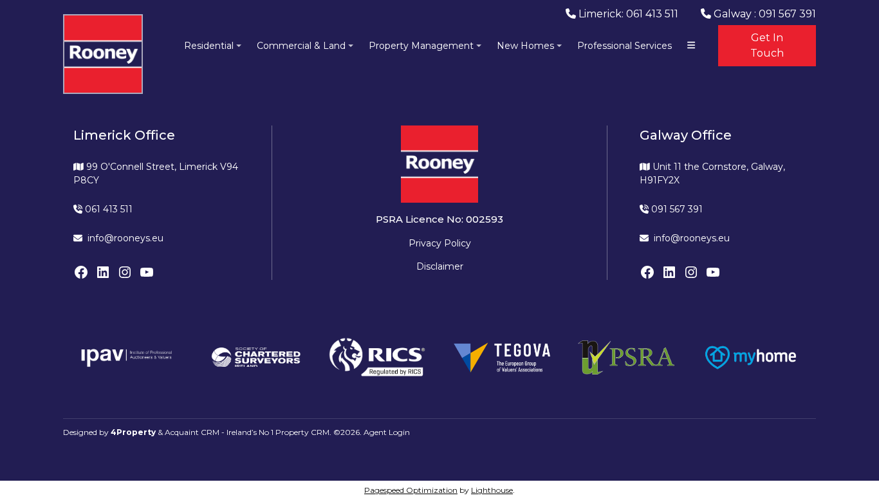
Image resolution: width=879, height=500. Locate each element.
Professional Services (624, 45)
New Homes (525, 45)
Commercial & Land (301, 45)
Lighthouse (492, 490)
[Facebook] (81, 272)
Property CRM (302, 432)
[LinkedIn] (103, 272)
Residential (209, 45)
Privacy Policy (440, 243)
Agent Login (387, 432)
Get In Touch (767, 45)
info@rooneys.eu (125, 238)
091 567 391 (676, 209)
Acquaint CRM (192, 432)
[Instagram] (125, 272)
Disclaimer (439, 266)
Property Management (421, 45)
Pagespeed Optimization (411, 490)
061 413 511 (107, 209)
